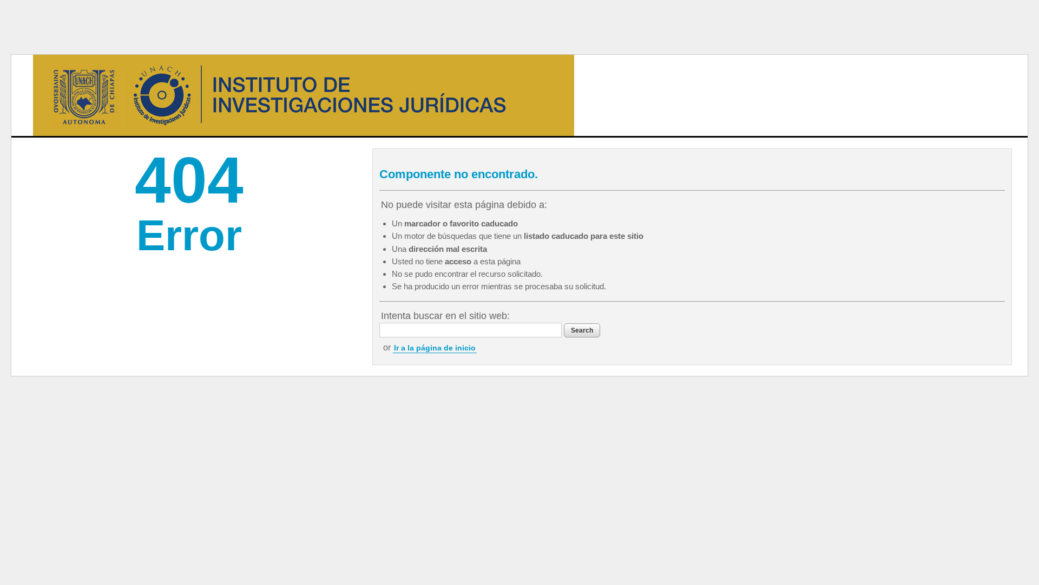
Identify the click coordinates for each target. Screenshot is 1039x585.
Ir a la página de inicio (435, 347)
